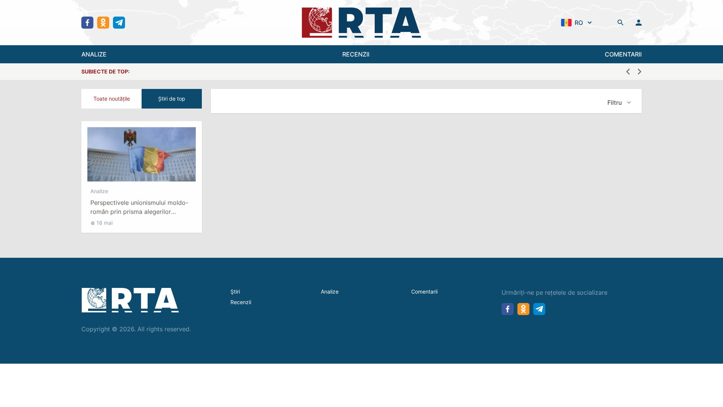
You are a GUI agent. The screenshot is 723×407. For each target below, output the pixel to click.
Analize (99, 187)
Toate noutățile (111, 98)
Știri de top (171, 98)
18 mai (104, 219)
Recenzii (240, 302)
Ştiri (235, 291)
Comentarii (424, 291)
